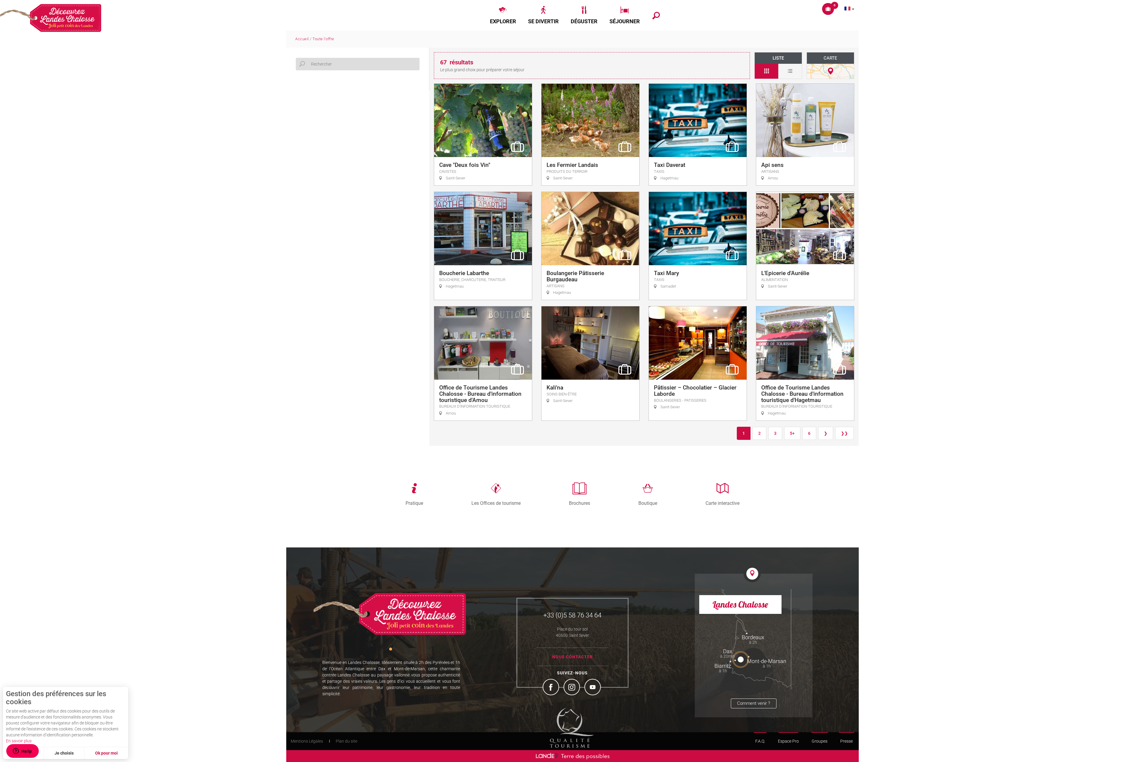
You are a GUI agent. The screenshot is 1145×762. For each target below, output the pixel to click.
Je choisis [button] (64, 753)
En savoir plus (19, 740)
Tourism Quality (572, 727)
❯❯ (844, 433)
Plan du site (346, 741)
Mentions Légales (307, 741)
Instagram (572, 688)
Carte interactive (722, 503)
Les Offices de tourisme (496, 503)
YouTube (593, 688)
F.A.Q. (760, 741)
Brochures (579, 503)
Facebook (552, 688)
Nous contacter (572, 656)
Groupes (819, 741)
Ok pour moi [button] (106, 753)
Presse (846, 741)
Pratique (414, 503)
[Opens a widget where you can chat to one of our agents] (22, 751)
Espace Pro (788, 741)
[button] (503, 15)
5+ (792, 433)
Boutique (647, 503)
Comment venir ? (753, 703)
